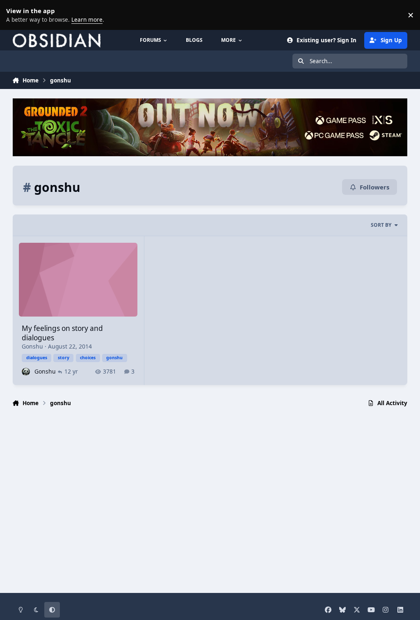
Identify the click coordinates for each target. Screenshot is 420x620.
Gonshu (32, 346)
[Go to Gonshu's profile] (26, 372)
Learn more (16, 15)
